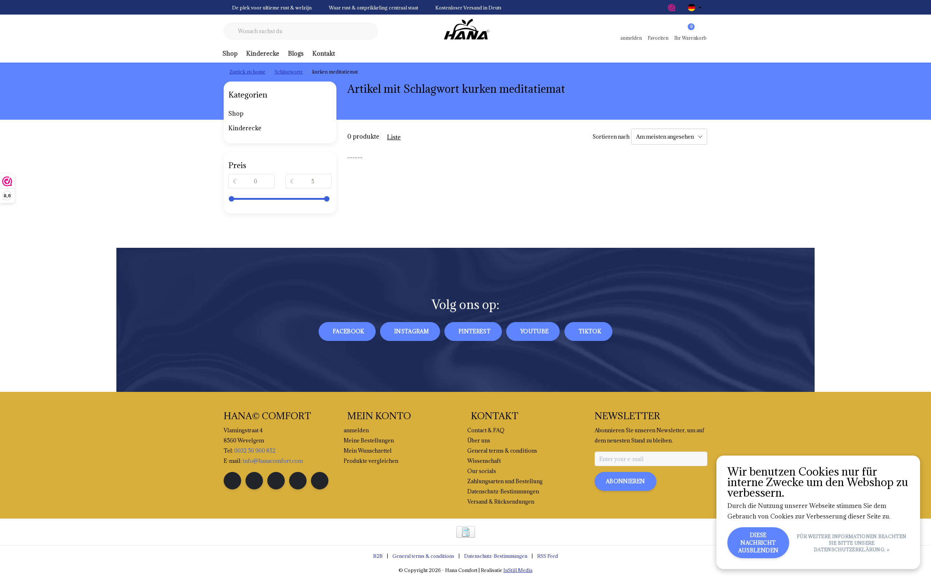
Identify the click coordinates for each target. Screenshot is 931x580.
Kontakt (323, 53)
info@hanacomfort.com (273, 460)
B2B (378, 556)
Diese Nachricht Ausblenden (758, 543)
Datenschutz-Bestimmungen (495, 556)
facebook (348, 331)
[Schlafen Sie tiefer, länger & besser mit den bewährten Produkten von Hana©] (465, 31)
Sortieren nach (611, 136)
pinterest (475, 331)
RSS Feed (547, 556)
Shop (230, 53)
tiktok (590, 331)
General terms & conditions (423, 556)
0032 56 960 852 (255, 450)
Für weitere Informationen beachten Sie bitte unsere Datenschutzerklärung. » (851, 542)
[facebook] (232, 480)
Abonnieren (625, 481)
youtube (534, 331)
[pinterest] (276, 480)
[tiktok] (319, 480)
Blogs (296, 53)
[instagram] (254, 480)
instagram (411, 331)
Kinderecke (262, 53)
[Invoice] (465, 532)
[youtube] (298, 480)
